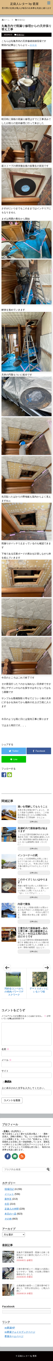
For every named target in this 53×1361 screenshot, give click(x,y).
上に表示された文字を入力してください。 (23, 1088)
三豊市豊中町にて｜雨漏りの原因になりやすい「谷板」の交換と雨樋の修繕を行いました (32, 1271)
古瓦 (7, 1204)
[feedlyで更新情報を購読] (9, 774)
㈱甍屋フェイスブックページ (20, 1332)
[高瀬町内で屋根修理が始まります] (8, 834)
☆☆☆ (33, 45)
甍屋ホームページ (14, 1336)
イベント (9, 1194)
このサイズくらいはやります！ (33, 881)
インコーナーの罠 (28, 855)
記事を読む (34, 822)
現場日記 (20, 35)
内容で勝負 (24, 904)
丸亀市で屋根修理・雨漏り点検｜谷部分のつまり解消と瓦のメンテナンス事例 (32, 1255)
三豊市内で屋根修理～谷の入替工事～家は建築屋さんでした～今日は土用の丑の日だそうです (33, 932)
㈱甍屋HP (10, 1327)
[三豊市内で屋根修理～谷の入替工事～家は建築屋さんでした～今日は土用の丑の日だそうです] (8, 934)
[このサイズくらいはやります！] (8, 885)
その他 (8, 1219)
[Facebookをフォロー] (3, 774)
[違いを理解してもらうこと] (8, 812)
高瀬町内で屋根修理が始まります (33, 829)
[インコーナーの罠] (8, 861)
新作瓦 (8, 1199)
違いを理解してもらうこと (33, 806)
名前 (5, 1049)
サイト (5, 1071)
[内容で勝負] (8, 910)
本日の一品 (10, 1214)
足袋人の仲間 (12, 1209)
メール (6, 1060)
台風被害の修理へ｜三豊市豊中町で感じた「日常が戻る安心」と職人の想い (32, 1288)
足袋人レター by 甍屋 (24, 3)
